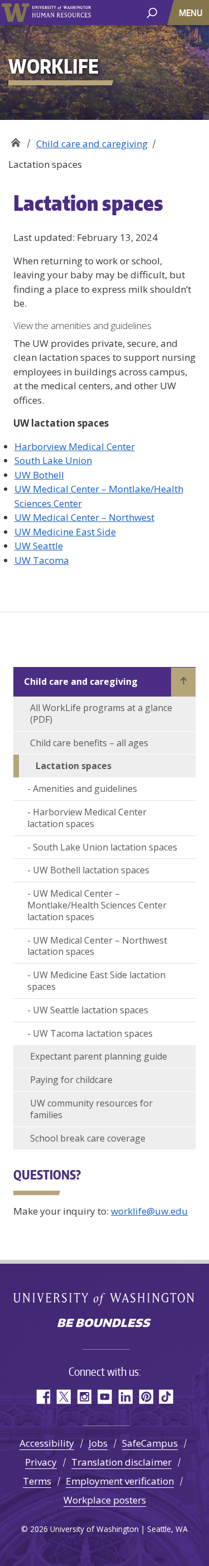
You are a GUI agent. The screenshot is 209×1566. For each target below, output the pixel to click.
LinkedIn (125, 1396)
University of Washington (15, 12)
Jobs (98, 1443)
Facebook (42, 1396)
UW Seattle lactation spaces (90, 1010)
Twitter (63, 1396)
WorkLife (15, 139)
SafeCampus (150, 1443)
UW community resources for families (91, 1109)
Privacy (41, 1462)
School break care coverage (87, 1138)
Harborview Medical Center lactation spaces (87, 818)
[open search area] (151, 12)
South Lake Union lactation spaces (105, 847)
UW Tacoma (41, 560)
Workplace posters (105, 1500)
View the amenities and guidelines (82, 325)
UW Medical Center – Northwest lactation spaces (97, 946)
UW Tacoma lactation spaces (93, 1033)
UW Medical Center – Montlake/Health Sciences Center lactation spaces (97, 905)
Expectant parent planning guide (98, 1056)
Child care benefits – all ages (89, 743)
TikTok (166, 1396)
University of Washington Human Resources (61, 12)
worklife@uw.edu (149, 1211)
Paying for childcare (71, 1080)
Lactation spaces (73, 766)
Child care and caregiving (92, 143)
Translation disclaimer (121, 1462)
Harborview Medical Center (74, 446)
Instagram (83, 1396)
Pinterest (145, 1396)
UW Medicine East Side (65, 531)
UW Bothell (39, 474)
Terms (37, 1481)
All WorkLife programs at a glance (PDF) (101, 714)
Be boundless (104, 1324)
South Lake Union (53, 460)
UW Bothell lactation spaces (91, 870)
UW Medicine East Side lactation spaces (96, 981)
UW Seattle (38, 545)
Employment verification (120, 1481)
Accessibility (47, 1443)
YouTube (104, 1396)
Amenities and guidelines (85, 788)
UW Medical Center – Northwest (84, 517)
